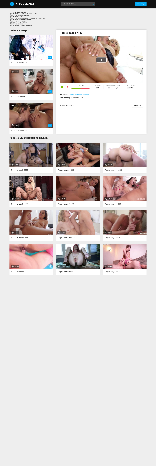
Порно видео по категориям (20, 25)
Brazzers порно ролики (19, 22)
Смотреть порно (16, 24)
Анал (71, 94)
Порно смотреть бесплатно (20, 19)
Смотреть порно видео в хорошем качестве (27, 18)
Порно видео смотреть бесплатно (23, 13)
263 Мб (130, 88)
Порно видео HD (16, 16)
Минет (87, 94)
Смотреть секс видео (18, 21)
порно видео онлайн (17, 12)
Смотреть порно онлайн (19, 15)
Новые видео (140, 4)
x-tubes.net (25, 4)
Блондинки (79, 94)
